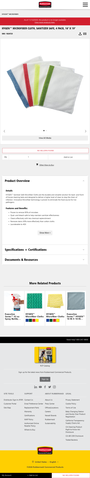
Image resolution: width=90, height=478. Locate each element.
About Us (48, 400)
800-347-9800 (82, 340)
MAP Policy (28, 420)
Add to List (68, 157)
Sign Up (45, 379)
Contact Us (28, 400)
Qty (5, 157)
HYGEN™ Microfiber (10, 14)
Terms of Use (71, 408)
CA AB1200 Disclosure (74, 436)
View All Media (45, 138)
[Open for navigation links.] (85, 4)
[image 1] (46, 130)
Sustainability (50, 423)
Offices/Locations (51, 408)
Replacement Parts (31, 408)
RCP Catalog (45, 366)
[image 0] (44, 130)
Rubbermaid (50, 420)
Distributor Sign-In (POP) (13, 400)
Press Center (49, 404)
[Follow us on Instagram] (54, 387)
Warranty (28, 412)
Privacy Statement (73, 400)
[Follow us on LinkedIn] (36, 387)
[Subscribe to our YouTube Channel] (40, 387)
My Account (6, 475)
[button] (45, 150)
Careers (48, 412)
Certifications (29, 416)
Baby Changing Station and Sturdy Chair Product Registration (75, 414)
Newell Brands (50, 416)
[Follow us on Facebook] (45, 387)
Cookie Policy (71, 404)
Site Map (7, 408)
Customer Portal (10, 404)
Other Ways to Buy (46, 165)
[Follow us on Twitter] (50, 387)
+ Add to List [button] (32, 475)
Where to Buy (29, 430)
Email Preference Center (33, 404)
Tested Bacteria (72, 440)
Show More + (45, 233)
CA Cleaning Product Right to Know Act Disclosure (74, 429)
